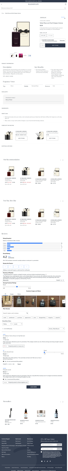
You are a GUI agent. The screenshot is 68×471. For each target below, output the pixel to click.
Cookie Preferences (15, 467)
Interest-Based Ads (58, 467)
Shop (3, 13)
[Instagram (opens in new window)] (42, 460)
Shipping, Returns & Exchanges (8, 445)
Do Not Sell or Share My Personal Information (37, 467)
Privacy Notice (7, 467)
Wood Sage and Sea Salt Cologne (55, 181)
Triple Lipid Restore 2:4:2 (40, 421)
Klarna (3, 456)
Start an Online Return (6, 450)
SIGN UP (59, 444)
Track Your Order (5, 447)
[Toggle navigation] (1, 4)
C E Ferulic (22, 421)
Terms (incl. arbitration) (46, 457)
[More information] (64, 18)
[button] (65, 4)
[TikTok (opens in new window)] (47, 460)
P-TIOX (52, 421)
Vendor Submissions (31, 452)
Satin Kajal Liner (8, 422)
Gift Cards (4, 452)
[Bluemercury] (33, 4)
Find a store (62, 40)
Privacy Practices (53, 454)
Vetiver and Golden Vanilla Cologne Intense (40, 181)
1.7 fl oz (50, 35)
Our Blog (29, 456)
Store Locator (30, 443)
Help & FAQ (4, 443)
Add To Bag (21, 138)
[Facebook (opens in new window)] (45, 460)
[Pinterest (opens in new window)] (50, 460)
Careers (29, 450)
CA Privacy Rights (50, 467)
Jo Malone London (45, 20)
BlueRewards (18, 443)
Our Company (30, 441)
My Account (18, 441)
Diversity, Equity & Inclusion (33, 454)
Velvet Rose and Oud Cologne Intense (13, 13)
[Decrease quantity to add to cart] (40, 45)
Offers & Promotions (6, 454)
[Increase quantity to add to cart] (44, 45)
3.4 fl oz (43, 35)
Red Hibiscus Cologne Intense (8, 180)
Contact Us (4, 441)
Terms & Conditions (24, 467)
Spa (28, 447)
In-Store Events (30, 445)
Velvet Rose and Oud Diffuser (52, 133)
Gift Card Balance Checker (21, 445)
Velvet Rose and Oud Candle (21, 133)
